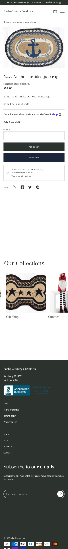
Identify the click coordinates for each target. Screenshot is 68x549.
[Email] (14, 187)
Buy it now (34, 157)
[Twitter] (30, 187)
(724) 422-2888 (10, 379)
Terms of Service (11, 409)
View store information (21, 176)
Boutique (7, 446)
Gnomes (51, 317)
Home (6, 22)
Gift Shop (10, 317)
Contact (7, 452)
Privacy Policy (10, 421)
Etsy (5, 440)
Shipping (7, 83)
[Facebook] (22, 187)
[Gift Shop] (24, 293)
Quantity (6, 130)
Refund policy (9, 415)
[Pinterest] (37, 187)
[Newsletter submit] (60, 494)
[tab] (34, 104)
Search (6, 403)
